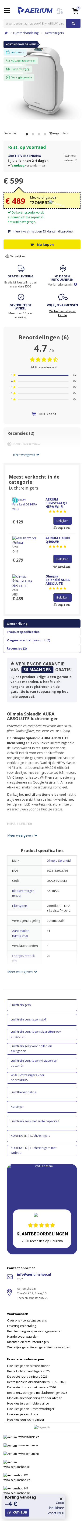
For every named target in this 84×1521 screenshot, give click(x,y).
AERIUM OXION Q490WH (58, 540)
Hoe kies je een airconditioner (28, 1366)
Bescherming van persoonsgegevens (33, 1331)
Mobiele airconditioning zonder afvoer (34, 1398)
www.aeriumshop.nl (17, 1467)
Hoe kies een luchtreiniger (25, 1419)
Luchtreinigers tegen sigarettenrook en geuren (36, 1033)
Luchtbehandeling (25, 33)
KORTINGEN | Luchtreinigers (30, 1135)
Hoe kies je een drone (22, 1414)
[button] (75, 10)
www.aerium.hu (28, 1454)
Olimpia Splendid (59, 860)
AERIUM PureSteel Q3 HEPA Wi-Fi (56, 503)
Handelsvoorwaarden (22, 1336)
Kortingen (17, 1106)
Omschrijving (17, 623)
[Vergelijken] (59, 14)
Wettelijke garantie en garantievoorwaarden (38, 1347)
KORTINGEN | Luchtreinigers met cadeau (33, 1150)
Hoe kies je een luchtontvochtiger (30, 1409)
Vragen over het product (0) (28, 640)
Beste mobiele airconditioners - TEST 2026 (36, 1382)
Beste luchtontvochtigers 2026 (28, 1371)
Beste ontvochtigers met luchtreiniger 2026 (37, 1392)
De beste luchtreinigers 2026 (27, 1376)
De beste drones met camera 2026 (31, 1387)
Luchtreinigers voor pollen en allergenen (31, 1048)
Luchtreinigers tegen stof (28, 1019)
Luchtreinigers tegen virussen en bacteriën (34, 1062)
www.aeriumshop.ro (17, 1480)
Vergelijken (17, 256)
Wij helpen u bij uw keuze (62, 313)
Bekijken (62, 521)
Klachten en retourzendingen (28, 1342)
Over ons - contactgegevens (27, 1320)
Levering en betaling (21, 1326)
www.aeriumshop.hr (17, 1493)
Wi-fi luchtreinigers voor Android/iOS (27, 1077)
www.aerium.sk (28, 1445)
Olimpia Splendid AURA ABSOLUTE (58, 580)
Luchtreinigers (54, 33)
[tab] (42, 1327)
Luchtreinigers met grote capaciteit (35, 1121)
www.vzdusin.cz (28, 1437)
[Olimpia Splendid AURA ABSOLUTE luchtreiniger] (42, 78)
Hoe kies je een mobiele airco (28, 1403)
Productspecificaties (23, 632)
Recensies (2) (17, 648)
